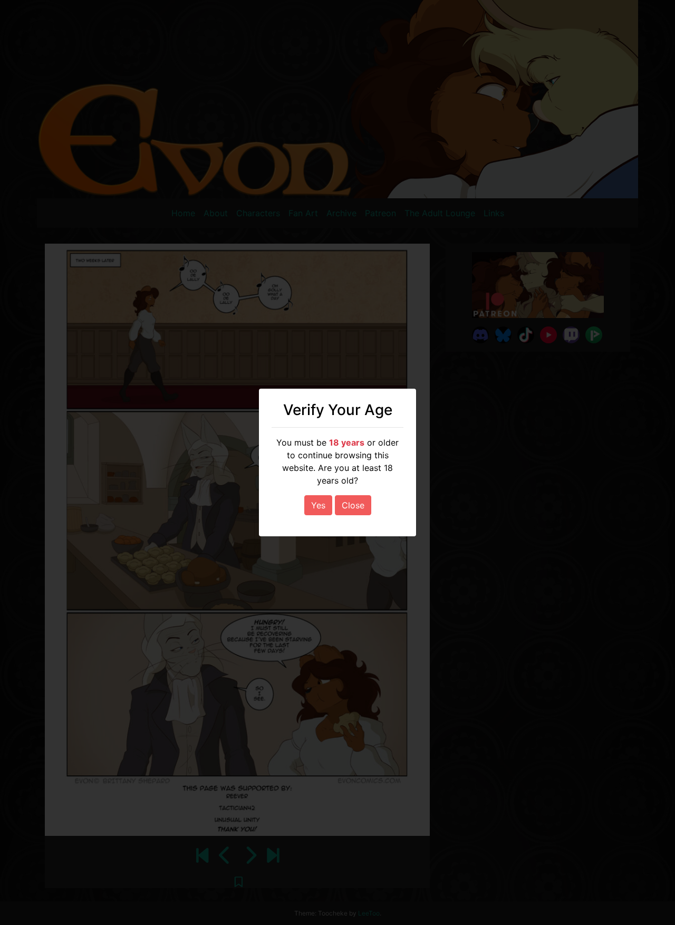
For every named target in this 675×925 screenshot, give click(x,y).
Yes (318, 505)
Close (353, 505)
